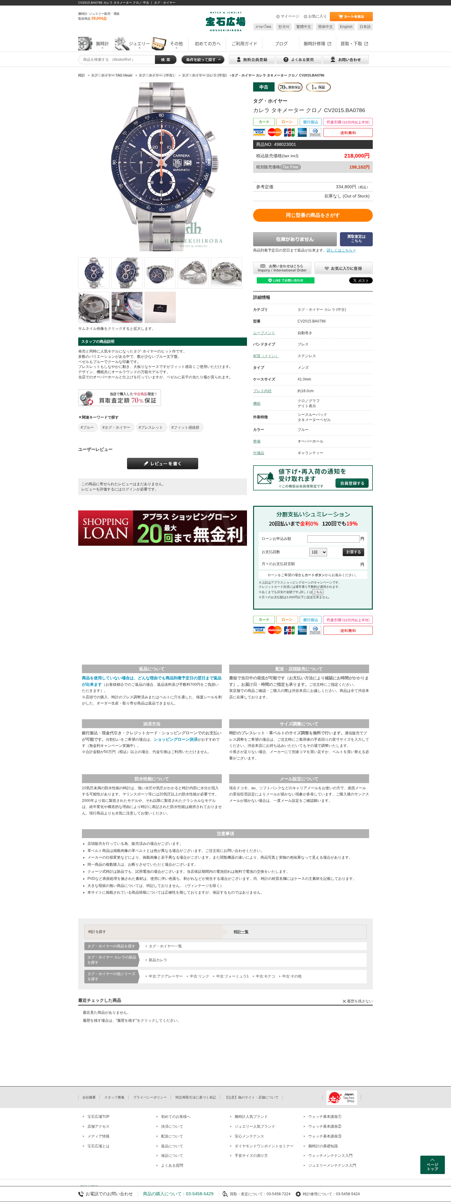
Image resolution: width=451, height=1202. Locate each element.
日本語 (365, 27)
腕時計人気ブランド (251, 1116)
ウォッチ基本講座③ (324, 1136)
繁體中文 (303, 27)
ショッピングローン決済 (176, 739)
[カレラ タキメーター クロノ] (94, 273)
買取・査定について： (248, 1194)
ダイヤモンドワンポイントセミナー (264, 1146)
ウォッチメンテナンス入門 (330, 1155)
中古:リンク (199, 976)
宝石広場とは (98, 1146)
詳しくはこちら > (341, 250)
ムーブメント (264, 333)
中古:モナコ (265, 976)
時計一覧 (241, 932)
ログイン (129, 489)
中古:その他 (292, 976)
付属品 (258, 453)
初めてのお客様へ (176, 1116)
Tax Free (290, 167)
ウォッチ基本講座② (324, 1126)
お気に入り (317, 16)
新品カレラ (158, 960)
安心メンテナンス (249, 1136)
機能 (256, 403)
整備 (256, 441)
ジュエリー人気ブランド (255, 1126)
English (346, 27)
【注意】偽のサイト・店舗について (252, 1097)
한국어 (283, 27)
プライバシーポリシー (150, 1097)
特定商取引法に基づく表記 (195, 1097)
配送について (172, 1136)
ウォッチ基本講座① (324, 1116)
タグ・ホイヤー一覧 (165, 946)
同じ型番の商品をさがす (313, 215)
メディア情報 (98, 1136)
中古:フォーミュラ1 (232, 976)
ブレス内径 (262, 391)
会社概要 (89, 1097)
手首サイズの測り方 (251, 1155)
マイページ (290, 16)
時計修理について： (319, 1194)
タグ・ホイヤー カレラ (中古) (322, 309)
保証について (172, 1155)
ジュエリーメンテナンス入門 (332, 1165)
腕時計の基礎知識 (323, 1146)
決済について (172, 1126)
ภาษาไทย (263, 27)
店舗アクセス (98, 1126)
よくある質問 (172, 1165)
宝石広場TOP (98, 1116)
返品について (172, 1146)
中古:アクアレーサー (166, 976)
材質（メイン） (266, 356)
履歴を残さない (360, 1001)
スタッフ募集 (114, 1097)
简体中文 (325, 27)
